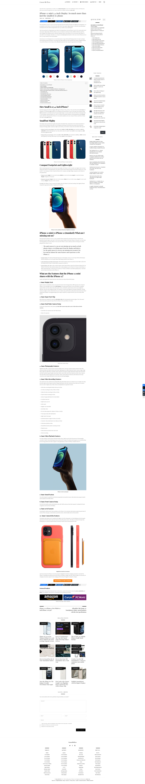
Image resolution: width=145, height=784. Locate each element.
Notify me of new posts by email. (48, 726)
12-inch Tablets (47, 761)
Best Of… (98, 752)
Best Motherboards (98, 767)
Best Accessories (98, 754)
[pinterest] (75, 745)
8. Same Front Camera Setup (45, 100)
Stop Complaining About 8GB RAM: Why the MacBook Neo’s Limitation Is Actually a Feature (97, 163)
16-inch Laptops (64, 763)
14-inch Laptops (64, 760)
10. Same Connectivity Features (45, 102)
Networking (81, 767)
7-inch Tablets (47, 754)
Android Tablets (47, 765)
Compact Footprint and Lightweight (46, 87)
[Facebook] (144, 385)
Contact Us (67, 780)
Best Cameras (97, 756)
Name (42, 715)
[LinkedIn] (144, 390)
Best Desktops (98, 758)
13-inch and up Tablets (47, 763)
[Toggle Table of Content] (85, 83)
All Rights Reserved (59, 780)
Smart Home (47, 774)
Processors (66, 623)
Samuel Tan (42, 18)
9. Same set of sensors (44, 101)
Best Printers (97, 769)
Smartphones (48, 18)
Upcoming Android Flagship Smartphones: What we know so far (99, 122)
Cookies (77, 780)
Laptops (58, 623)
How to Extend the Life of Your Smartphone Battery (47, 659)
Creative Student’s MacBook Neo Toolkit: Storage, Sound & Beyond (97, 147)
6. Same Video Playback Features (45, 97)
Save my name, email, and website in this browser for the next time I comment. (57, 723)
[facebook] (72, 745)
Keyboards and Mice (81, 763)
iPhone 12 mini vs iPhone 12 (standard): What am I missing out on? (52, 89)
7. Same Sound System (44, 99)
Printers (81, 769)
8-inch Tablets (47, 756)
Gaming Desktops (81, 756)
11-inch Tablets (47, 760)
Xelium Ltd (88, 779)
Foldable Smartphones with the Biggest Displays (78, 682)
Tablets (67, 626)
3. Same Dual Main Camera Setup (45, 94)
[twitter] (70, 745)
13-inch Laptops (64, 758)
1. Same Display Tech (43, 91)
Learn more (72, 10)
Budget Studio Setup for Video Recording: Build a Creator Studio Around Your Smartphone (97, 143)
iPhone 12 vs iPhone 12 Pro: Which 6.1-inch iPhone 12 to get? (50, 609)
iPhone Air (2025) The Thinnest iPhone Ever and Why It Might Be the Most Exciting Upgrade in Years (47, 639)
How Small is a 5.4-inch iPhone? (46, 84)
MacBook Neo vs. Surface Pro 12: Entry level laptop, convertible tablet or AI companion (97, 182)
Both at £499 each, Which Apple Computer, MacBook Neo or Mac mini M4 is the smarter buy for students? (97, 157)
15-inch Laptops (64, 761)
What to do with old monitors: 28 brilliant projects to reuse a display (99, 97)
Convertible (64, 769)
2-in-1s (64, 767)
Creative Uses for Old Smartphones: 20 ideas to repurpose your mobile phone (78, 661)
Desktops (81, 752)
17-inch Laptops (64, 765)
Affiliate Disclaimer (90, 780)
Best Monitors (97, 765)
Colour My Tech (58, 779)
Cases (81, 761)
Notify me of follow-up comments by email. (50, 725)
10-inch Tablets (47, 758)
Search (103, 132)
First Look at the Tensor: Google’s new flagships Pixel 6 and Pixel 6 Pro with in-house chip (62, 684)
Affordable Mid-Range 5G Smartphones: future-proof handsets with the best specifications (76, 610)
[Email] (144, 392)
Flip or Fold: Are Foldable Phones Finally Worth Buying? (78, 638)
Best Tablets (98, 772)
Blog (64, 780)
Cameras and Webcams (81, 760)
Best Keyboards (98, 761)
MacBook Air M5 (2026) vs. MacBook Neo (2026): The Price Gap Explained (97, 168)
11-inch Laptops (64, 754)
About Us (53, 780)
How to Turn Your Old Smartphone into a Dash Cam (62, 660)
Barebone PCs (81, 758)
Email (66, 715)
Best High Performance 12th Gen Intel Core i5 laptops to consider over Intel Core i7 (99, 112)
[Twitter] (144, 387)
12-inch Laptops (64, 756)
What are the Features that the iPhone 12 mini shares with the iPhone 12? (53, 90)
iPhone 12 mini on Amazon (63, 491)
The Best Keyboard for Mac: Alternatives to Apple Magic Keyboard (96, 177)
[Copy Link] (144, 395)
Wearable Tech (81, 774)
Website (42, 720)
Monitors (81, 765)
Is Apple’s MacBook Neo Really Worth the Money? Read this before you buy (97, 187)
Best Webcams (98, 774)
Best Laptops (64, 774)
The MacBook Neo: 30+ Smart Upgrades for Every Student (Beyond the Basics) (96, 152)
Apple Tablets (47, 767)
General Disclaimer (82, 780)
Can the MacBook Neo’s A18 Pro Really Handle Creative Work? (96, 173)
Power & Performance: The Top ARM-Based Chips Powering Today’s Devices (62, 639)
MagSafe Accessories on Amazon (63, 571)
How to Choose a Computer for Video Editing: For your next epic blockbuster (99, 107)
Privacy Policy (72, 780)
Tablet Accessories (47, 772)
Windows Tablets (47, 769)
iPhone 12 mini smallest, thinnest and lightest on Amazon (63, 229)
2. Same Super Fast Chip (44, 92)
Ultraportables (64, 772)
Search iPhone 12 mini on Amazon (63, 580)
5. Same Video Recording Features (46, 96)
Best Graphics (97, 760)
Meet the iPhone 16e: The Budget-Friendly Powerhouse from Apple (46, 683)
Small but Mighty (43, 86)
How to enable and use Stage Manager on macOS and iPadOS (99, 87)
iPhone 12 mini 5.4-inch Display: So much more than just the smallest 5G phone (63, 14)
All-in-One (81, 754)
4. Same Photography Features (45, 95)
